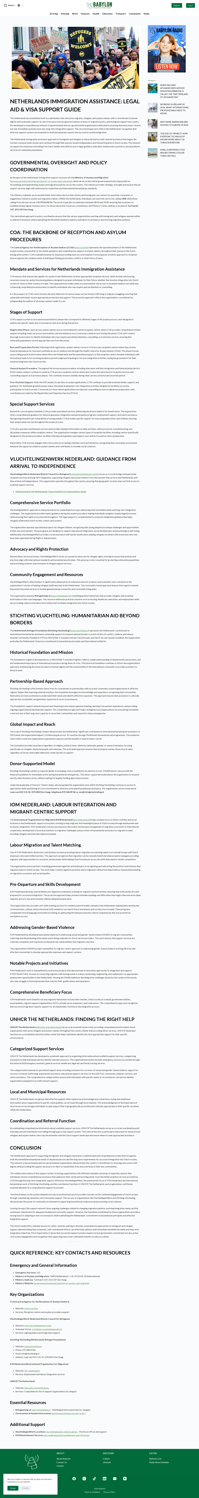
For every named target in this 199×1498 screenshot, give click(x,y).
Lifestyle (107, 1462)
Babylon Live (155, 1458)
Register (177, 5)
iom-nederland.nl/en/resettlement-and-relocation (66, 1435)
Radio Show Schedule (159, 1462)
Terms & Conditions (92, 1492)
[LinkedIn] (104, 1478)
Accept (13, 1488)
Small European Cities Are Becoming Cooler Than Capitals (172, 152)
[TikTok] (94, 1478)
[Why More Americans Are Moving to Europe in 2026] (152, 124)
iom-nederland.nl (81, 819)
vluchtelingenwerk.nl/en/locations (61, 1431)
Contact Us (61, 1462)
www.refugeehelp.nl (60, 595)
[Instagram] (84, 1478)
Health (96, 13)
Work (75, 13)
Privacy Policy (107, 1492)
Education (107, 13)
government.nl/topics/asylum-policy (69, 1413)
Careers (60, 1465)
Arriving (54, 13)
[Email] (114, 1478)
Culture (106, 1458)
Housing (65, 13)
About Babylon (63, 1458)
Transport (120, 13)
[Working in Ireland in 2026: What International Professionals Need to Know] (152, 107)
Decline (25, 1488)
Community (135, 13)
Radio (146, 13)
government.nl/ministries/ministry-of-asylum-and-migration (61, 1283)
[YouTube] (125, 1478)
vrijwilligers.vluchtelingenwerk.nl (47, 1329)
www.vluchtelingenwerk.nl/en (84, 474)
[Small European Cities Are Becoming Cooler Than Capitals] (152, 153)
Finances (85, 13)
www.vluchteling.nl (79, 630)
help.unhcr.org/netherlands (48, 1027)
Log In (190, 5)
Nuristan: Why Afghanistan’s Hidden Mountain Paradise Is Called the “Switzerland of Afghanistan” (174, 91)
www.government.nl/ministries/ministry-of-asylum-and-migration (41, 181)
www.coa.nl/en (81, 247)
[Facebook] (74, 1478)
